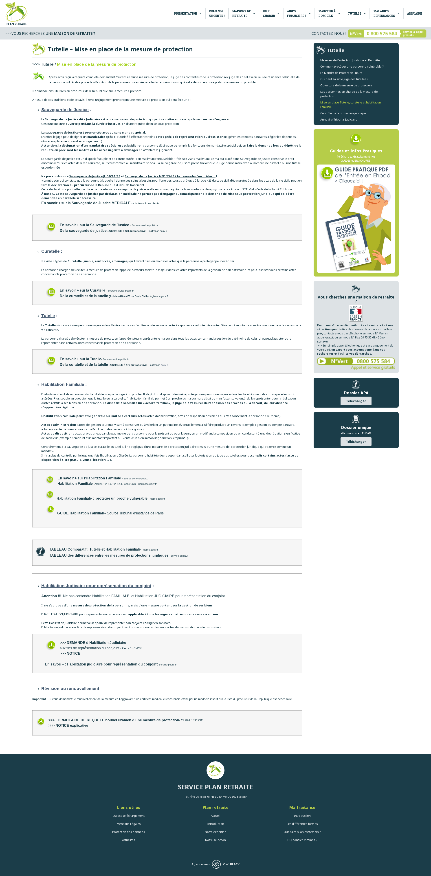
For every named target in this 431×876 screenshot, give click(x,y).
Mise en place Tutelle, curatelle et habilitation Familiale (350, 104)
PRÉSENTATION (185, 13)
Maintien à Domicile (327, 13)
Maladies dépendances (384, 13)
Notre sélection (215, 840)
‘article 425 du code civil (213, 180)
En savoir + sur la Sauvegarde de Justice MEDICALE (86, 203)
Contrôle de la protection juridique (343, 113)
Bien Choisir (269, 13)
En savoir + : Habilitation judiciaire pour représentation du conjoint (101, 664)
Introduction (215, 824)
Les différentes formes (302, 824)
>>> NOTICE (70, 653)
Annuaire (414, 13)
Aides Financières (296, 13)
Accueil (215, 816)
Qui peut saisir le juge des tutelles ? (344, 79)
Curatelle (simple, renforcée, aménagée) (98, 261)
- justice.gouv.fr (156, 498)
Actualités (128, 840)
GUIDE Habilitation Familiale (81, 513)
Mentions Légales (129, 824)
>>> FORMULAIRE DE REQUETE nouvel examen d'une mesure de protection (113, 720)
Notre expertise (215, 832)
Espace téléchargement (129, 816)
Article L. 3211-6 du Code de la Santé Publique (262, 189)
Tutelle (354, 13)
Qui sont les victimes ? (302, 840)
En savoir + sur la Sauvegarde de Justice (95, 225)
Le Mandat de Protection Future (341, 73)
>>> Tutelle (43, 64)
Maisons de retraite (241, 13)
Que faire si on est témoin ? (302, 832)
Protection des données (128, 832)
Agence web (200, 864)
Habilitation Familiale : (76, 498)
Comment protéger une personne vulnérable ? (352, 66)
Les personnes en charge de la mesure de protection (349, 94)
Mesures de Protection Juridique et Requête (350, 60)
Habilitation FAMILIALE (111, 596)
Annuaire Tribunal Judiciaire (338, 119)
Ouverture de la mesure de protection (346, 85)
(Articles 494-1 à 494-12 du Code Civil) (96, 484)
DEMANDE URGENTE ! (217, 13)
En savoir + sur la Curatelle (82, 290)
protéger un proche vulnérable (121, 498)
